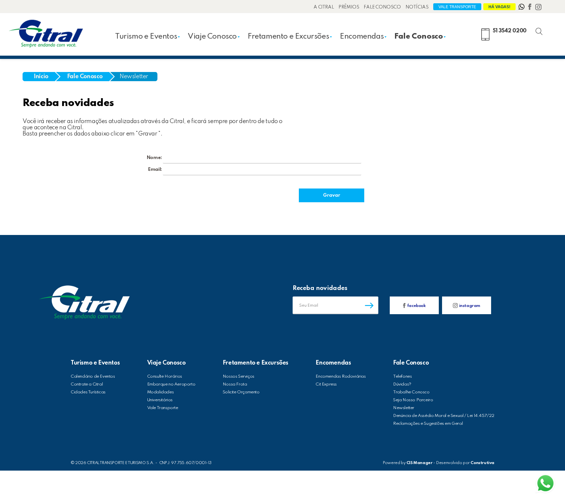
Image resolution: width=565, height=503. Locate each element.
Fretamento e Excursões (288, 36)
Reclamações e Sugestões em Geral (428, 424)
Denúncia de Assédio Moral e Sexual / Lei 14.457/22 (443, 416)
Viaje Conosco (212, 36)
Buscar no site (545, 30)
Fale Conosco (382, 7)
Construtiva (482, 463)
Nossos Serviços (238, 376)
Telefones (402, 376)
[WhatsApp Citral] (522, 8)
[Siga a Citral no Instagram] (538, 8)
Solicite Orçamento (241, 392)
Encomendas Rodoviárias (341, 376)
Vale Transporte (457, 7)
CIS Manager (419, 463)
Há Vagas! (499, 7)
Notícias (417, 7)
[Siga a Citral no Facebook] (530, 8)
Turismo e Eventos (146, 36)
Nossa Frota (235, 384)
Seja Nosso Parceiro (413, 400)
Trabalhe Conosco (411, 392)
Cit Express (326, 384)
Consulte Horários (164, 376)
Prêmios (348, 7)
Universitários (160, 400)
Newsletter (134, 77)
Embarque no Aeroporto (171, 384)
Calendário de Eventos (93, 376)
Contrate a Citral (87, 384)
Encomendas (362, 36)
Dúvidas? (402, 384)
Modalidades (160, 392)
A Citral (324, 7)
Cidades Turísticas (88, 392)
